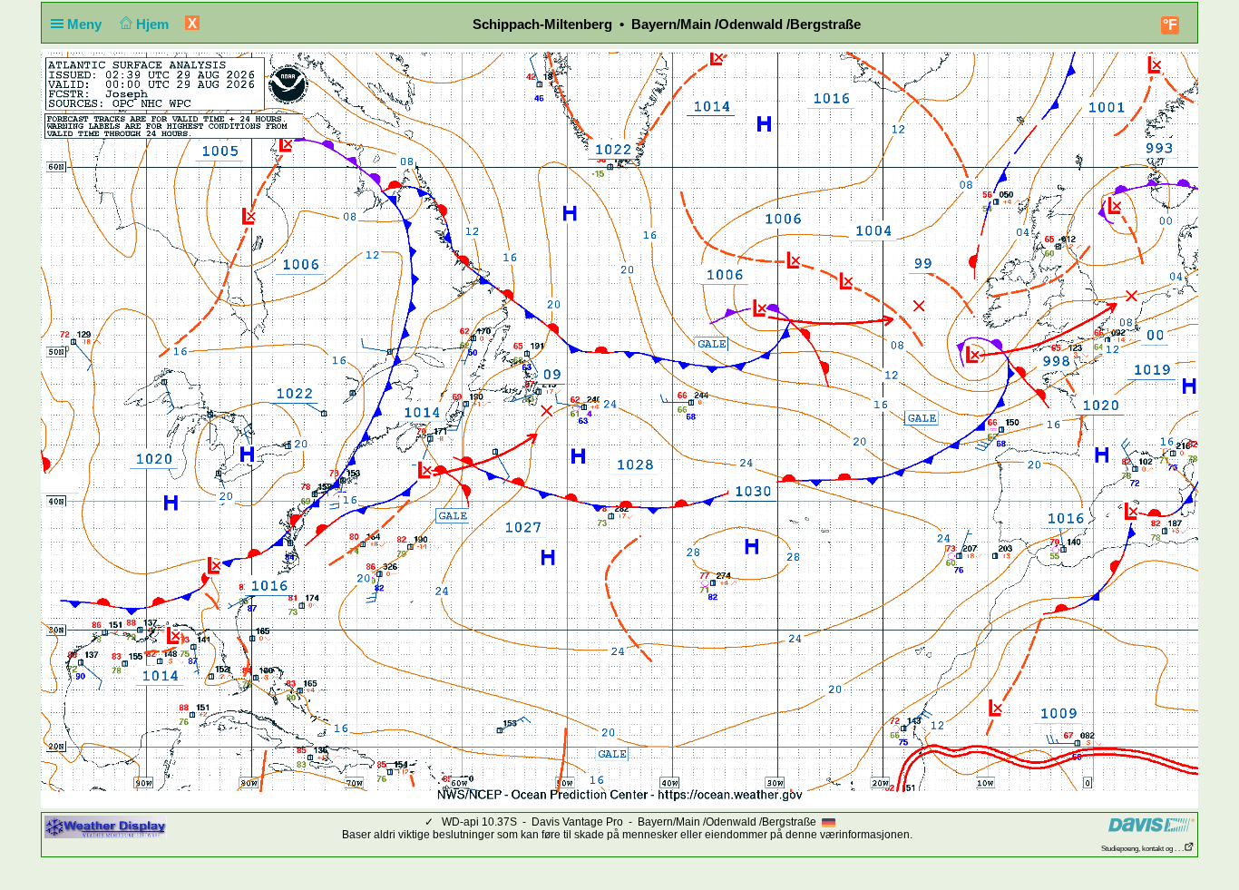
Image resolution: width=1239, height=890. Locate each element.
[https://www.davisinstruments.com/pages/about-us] (1151, 824)
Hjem (154, 24)
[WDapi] (105, 826)
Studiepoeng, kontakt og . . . (1142, 849)
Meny (86, 24)
